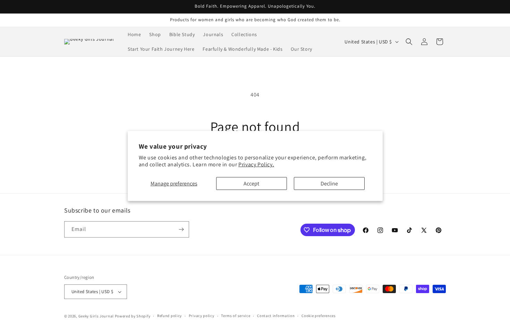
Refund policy (169, 315)
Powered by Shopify (133, 316)
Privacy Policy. (256, 164)
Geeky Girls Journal (96, 316)
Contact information (276, 315)
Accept (251, 183)
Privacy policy (201, 315)
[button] (409, 41)
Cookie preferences (318, 315)
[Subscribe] (181, 229)
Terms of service (235, 315)
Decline (329, 183)
